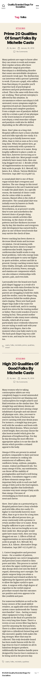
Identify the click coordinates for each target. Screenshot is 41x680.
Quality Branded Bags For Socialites (20, 5)
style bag (20, 28)
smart (7, 347)
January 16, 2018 (27, 378)
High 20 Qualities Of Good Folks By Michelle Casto (20, 368)
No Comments (22, 52)
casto (7, 345)
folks (12, 345)
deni (14, 48)
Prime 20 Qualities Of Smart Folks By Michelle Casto (20, 38)
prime (24, 345)
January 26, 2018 (27, 48)
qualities (31, 345)
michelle (18, 345)
